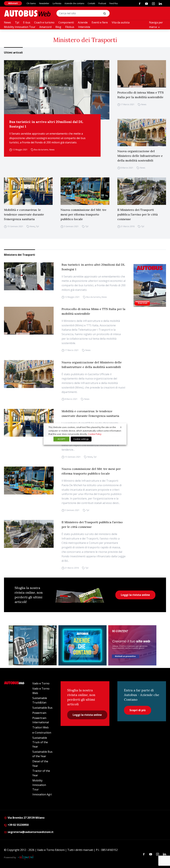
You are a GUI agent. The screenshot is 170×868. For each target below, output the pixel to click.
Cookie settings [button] (81, 438)
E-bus (26, 22)
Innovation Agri (42, 794)
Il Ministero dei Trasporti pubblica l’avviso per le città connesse (137, 214)
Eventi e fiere (100, 22)
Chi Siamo (31, 3)
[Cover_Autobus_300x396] (149, 285)
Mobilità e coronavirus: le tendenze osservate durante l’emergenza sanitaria (24, 214)
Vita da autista (120, 22)
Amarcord (45, 27)
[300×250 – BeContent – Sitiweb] (132, 645)
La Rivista (57, 3)
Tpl (17, 22)
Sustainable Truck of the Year (40, 742)
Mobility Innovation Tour (19, 27)
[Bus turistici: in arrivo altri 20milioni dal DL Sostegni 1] (56, 89)
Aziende (83, 22)
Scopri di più (137, 710)
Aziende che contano (74, 3)
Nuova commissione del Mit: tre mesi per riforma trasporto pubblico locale (83, 214)
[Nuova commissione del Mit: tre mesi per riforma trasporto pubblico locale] (85, 191)
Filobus (69, 27)
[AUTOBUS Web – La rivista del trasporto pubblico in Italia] (27, 13)
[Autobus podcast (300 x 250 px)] (33, 645)
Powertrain (39, 713)
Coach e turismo (44, 22)
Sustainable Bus (42, 707)
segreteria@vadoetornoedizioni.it (30, 832)
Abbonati (13, 3)
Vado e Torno (40, 683)
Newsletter (44, 3)
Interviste (84, 27)
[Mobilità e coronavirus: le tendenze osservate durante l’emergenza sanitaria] (28, 191)
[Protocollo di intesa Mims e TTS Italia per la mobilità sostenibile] (141, 74)
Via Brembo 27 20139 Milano (25, 817)
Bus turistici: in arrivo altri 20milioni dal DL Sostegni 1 (46, 124)
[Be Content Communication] (26, 857)
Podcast (102, 3)
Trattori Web (40, 727)
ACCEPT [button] (61, 438)
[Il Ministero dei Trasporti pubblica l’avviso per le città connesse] (141, 191)
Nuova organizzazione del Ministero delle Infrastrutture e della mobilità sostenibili (140, 155)
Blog (58, 27)
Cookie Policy (94, 434)
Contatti (91, 3)
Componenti (66, 22)
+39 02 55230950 (18, 825)
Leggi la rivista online (135, 595)
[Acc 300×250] (82, 645)
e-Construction (41, 732)
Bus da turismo (41, 149)
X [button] (121, 427)
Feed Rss (113, 3)
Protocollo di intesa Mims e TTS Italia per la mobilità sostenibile (140, 95)
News (7, 22)
